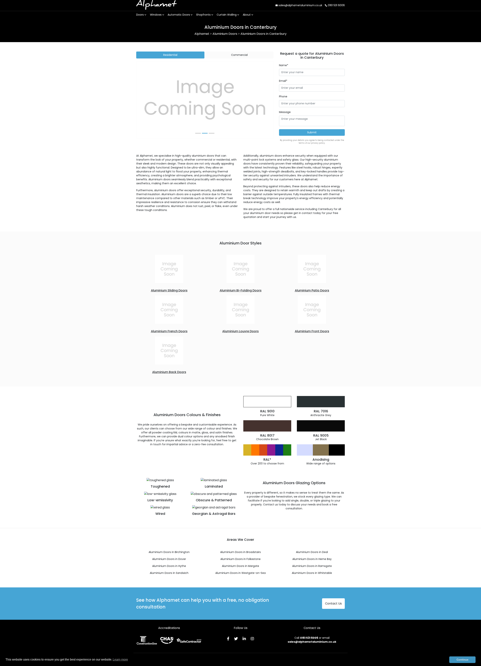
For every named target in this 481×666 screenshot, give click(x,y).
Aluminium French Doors (169, 331)
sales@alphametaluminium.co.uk (300, 5)
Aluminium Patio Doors (312, 290)
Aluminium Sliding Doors (169, 290)
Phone (283, 96)
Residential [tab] (170, 55)
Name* (283, 65)
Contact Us (333, 603)
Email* (283, 81)
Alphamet (156, 5)
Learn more (120, 659)
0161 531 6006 (336, 5)
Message (285, 112)
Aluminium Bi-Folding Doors (241, 290)
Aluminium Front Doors (312, 331)
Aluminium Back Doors (169, 372)
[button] (146, 100)
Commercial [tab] (239, 55)
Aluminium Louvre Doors (240, 331)
